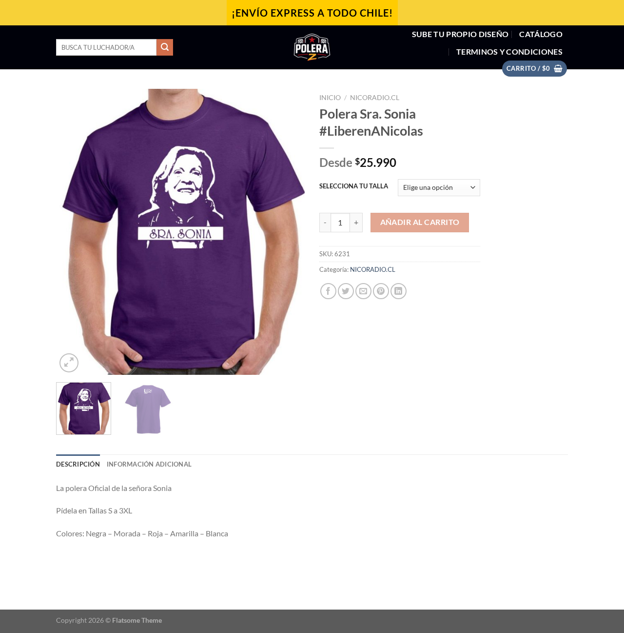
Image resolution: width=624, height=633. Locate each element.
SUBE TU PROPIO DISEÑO (460, 34)
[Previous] (73, 231)
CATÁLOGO (541, 34)
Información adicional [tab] (149, 464)
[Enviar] (164, 47)
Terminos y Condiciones (509, 51)
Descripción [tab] (78, 464)
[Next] (287, 231)
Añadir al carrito (420, 222)
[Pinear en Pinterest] (381, 291)
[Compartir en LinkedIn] (398, 291)
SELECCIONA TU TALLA (353, 186)
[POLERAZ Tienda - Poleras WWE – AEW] (312, 47)
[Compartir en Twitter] (346, 291)
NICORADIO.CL (374, 98)
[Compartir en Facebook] (328, 291)
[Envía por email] (363, 291)
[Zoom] (68, 362)
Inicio (330, 98)
